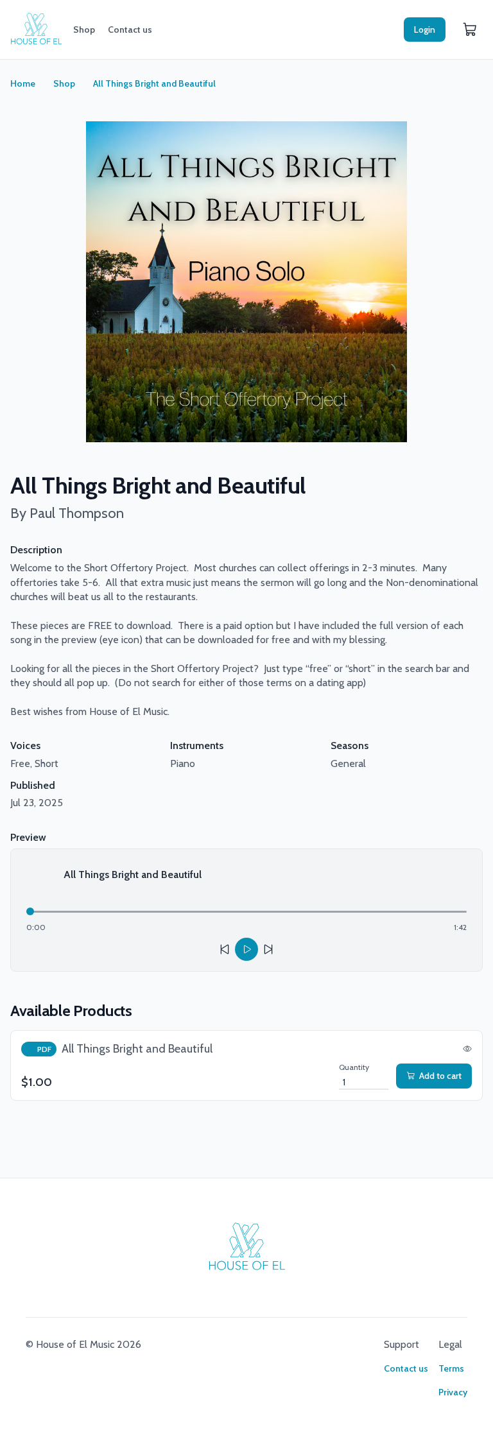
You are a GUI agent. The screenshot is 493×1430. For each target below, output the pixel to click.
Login (424, 29)
